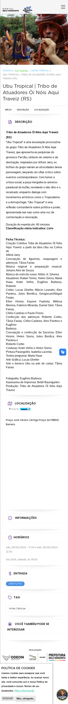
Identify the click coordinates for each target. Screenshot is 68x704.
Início (8, 109)
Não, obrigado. (25, 698)
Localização (41, 109)
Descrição (23, 109)
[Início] (17, 6)
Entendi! (8, 698)
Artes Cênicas (40, 71)
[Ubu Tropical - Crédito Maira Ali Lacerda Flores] (34, 39)
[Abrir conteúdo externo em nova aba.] (13, 410)
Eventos (8, 71)
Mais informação (24, 691)
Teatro (23, 71)
